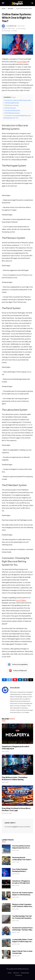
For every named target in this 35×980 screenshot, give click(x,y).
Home (9, 973)
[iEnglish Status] (17, 3)
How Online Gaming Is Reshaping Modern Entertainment (19, 871)
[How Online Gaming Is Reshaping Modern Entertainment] (6, 872)
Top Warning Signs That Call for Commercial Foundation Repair (22, 918)
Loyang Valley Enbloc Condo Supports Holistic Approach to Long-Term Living (22, 941)
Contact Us (18, 975)
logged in (15, 826)
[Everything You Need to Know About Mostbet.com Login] (17, 795)
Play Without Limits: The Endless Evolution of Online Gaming (14, 778)
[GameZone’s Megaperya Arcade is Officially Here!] (17, 734)
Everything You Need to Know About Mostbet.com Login (16, 809)
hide (13, 97)
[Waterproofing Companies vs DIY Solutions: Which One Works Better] (6, 907)
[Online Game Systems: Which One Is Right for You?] (17, 44)
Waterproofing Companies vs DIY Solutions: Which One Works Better (22, 906)
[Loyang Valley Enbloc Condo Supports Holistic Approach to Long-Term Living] (6, 942)
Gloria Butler (11, 26)
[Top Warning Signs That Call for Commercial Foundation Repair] (6, 919)
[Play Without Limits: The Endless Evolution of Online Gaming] (17, 765)
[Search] (32, 3)
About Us (16, 973)
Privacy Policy (25, 973)
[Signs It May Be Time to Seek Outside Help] (6, 954)
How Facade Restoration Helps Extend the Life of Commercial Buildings (21, 848)
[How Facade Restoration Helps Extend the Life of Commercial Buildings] (6, 849)
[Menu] (3, 3)
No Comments (22, 28)
